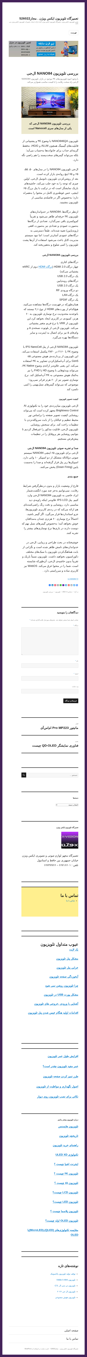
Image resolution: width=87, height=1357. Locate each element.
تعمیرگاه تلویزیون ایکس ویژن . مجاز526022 (48, 18)
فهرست (74, 33)
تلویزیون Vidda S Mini (65, 1280)
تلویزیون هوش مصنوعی (65, 1297)
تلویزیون (57, 592)
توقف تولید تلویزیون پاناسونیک (62, 1274)
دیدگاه (75, 625)
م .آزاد (76, 592)
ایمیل (76, 674)
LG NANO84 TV (73, 579)
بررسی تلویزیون (48, 592)
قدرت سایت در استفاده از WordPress (37, 1349)
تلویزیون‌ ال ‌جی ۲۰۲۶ (66, 1291)
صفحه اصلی (71, 1330)
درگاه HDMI (45, 266)
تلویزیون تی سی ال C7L (65, 1286)
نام (76, 661)
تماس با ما (70, 901)
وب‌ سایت (75, 686)
